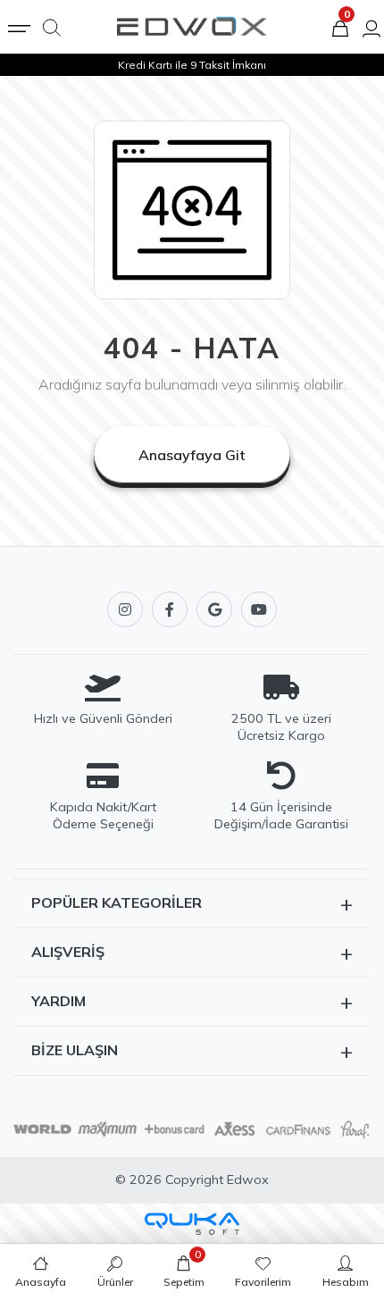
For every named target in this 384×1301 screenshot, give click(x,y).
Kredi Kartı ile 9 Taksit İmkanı (192, 64)
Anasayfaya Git (192, 455)
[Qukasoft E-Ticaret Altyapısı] (192, 1224)
